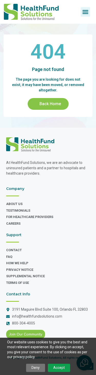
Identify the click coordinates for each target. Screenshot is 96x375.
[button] (85, 12)
